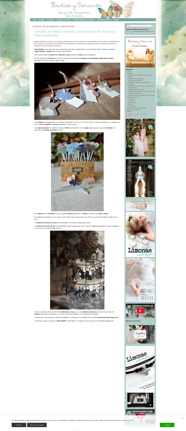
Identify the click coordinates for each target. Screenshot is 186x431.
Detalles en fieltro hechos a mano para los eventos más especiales (74, 33)
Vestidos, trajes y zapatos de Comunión (141, 95)
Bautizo (42, 19)
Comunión (51, 19)
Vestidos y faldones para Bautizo (139, 82)
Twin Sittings (46, 46)
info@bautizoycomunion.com (144, 31)
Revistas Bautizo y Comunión (84, 19)
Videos (116, 19)
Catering (131, 100)
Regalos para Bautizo (135, 80)
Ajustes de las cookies (37, 425)
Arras (35, 19)
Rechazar (19, 425)
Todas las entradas (133, 109)
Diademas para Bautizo (136, 78)
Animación (132, 99)
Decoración (132, 102)
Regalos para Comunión (136, 89)
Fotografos (132, 106)
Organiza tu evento (64, 19)
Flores (130, 104)
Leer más (131, 420)
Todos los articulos (104, 19)
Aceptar (167, 425)
